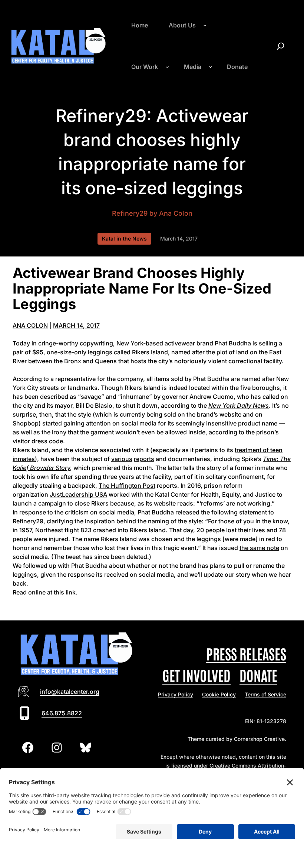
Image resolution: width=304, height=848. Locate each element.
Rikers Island (150, 352)
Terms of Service (265, 694)
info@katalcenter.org (69, 691)
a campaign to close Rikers (71, 503)
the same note (259, 547)
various (121, 459)
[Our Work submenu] (167, 67)
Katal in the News (124, 238)
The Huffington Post (127, 485)
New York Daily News (238, 405)
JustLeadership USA (78, 494)
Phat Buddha (233, 343)
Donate (258, 675)
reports (144, 459)
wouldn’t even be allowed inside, (161, 432)
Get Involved (196, 675)
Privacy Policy (175, 694)
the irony (54, 432)
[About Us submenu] (205, 25)
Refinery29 (130, 213)
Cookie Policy (219, 694)
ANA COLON (30, 325)
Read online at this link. (45, 592)
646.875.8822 (62, 713)
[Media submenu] (210, 67)
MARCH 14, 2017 (76, 325)
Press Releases (246, 653)
